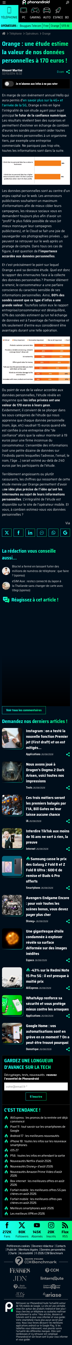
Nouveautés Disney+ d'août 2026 (31, 1166)
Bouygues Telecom (30, 26)
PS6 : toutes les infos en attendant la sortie (37, 1156)
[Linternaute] (52, 1278)
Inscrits (51, 1234)
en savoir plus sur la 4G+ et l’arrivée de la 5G (32, 102)
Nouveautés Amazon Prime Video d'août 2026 (36, 1173)
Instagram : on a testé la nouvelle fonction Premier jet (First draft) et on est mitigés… (47, 739)
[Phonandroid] (9, 1307)
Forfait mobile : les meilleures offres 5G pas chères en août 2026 (38, 1192)
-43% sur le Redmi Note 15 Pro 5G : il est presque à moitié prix (47, 976)
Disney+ (30, 921)
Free (46, 26)
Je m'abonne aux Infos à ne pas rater (37, 84)
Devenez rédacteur (43, 1246)
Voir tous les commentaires (24, 710)
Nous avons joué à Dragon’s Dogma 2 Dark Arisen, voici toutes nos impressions (45, 772)
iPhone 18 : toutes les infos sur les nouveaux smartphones (38, 1143)
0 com (60, 72)
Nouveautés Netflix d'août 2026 (30, 1161)
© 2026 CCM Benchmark (49, 1253)
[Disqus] (36, 656)
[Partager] (68, 72)
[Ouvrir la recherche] (67, 2)
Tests (29, 787)
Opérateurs (32, 33)
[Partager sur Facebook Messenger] (42, 533)
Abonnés (37, 1234)
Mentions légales (28, 1249)
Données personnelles (52, 1249)
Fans (7, 1234)
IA (27, 821)
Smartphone (33, 888)
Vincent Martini (12, 70)
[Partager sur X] (7, 533)
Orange (55, 26)
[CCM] (52, 1270)
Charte (13, 1253)
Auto (47, 17)
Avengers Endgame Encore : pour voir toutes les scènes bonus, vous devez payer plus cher (47, 906)
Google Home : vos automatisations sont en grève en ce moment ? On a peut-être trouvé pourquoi (47, 1034)
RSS (65, 1234)
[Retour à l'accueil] (36, 2)
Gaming (35, 17)
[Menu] (4, 2)
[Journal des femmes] (20, 1270)
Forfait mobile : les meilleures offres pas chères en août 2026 (36, 1201)
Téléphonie (9, 17)
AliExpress (32, 988)
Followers (22, 1234)
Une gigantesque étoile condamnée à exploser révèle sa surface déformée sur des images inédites (46, 942)
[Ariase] (52, 1294)
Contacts (61, 1246)
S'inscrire (36, 1096)
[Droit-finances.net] (20, 1286)
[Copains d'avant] (52, 1286)
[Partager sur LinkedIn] (30, 533)
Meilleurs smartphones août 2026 (32, 1208)
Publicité (12, 1249)
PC (23, 17)
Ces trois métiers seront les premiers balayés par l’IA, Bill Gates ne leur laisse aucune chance (46, 806)
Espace (58, 17)
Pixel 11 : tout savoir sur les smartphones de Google (37, 1128)
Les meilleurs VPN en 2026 (27, 1214)
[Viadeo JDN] (20, 1294)
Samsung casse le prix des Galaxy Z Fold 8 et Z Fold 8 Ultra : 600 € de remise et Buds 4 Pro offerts (46, 870)
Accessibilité (26, 1253)
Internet (30, 849)
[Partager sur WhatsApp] (53, 533)
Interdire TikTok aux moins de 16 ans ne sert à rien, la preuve (47, 836)
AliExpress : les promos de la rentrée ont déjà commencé (39, 1119)
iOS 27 (14, 1150)
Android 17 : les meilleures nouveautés (34, 1136)
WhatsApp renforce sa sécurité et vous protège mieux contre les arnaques (47, 1003)
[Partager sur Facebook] (18, 533)
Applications (33, 754)
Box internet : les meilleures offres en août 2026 (37, 1183)
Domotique (32, 1049)
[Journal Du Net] (20, 1278)
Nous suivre (65, 533)
